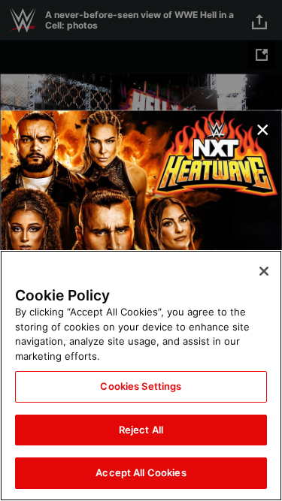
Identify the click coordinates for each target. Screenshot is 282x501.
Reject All (141, 430)
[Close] (263, 271)
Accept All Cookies (141, 472)
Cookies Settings (140, 386)
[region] (141, 375)
